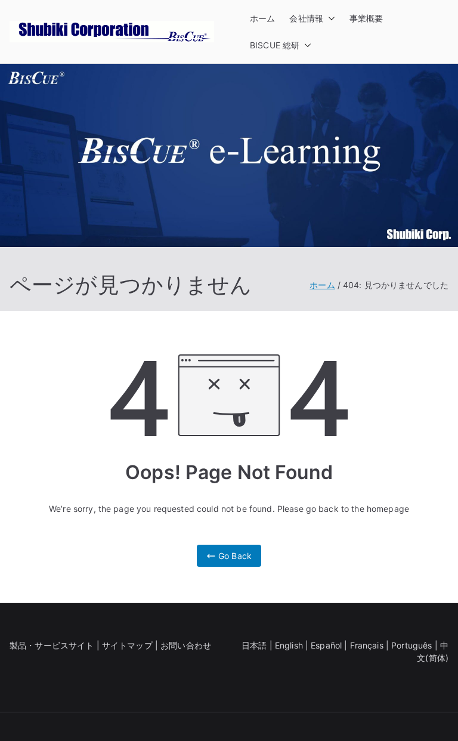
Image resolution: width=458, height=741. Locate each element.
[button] (329, 18)
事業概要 (366, 18)
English (289, 645)
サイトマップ (127, 645)
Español (326, 645)
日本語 (254, 645)
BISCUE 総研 (274, 45)
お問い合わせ (185, 645)
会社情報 (306, 18)
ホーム (262, 18)
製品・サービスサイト (52, 645)
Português (411, 645)
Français (366, 645)
